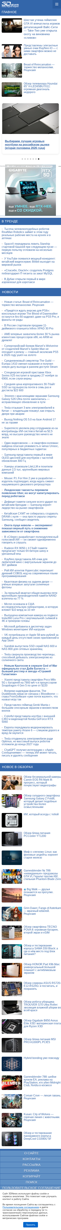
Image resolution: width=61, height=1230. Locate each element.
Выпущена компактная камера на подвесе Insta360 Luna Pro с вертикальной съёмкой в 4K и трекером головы (30, 618)
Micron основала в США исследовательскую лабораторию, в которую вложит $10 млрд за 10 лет (30, 607)
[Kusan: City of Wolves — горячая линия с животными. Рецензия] (12, 1120)
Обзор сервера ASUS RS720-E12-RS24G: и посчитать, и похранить (42, 986)
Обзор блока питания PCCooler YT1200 (37, 834)
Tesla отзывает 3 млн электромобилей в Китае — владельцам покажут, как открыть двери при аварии (28, 410)
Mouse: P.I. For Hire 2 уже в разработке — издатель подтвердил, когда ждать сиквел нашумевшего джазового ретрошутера (29, 481)
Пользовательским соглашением (21, 1207)
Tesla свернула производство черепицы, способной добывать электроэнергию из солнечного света (28, 657)
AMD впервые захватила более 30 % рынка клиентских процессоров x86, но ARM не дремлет (30, 337)
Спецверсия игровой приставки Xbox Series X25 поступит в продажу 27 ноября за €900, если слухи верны (30, 375)
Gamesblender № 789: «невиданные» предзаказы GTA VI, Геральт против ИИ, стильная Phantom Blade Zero (42, 874)
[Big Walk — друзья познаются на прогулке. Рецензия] (12, 895)
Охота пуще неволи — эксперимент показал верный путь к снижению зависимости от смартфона (27, 528)
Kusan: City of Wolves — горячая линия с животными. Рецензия (42, 1117)
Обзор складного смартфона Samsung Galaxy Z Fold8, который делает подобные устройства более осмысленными (42, 801)
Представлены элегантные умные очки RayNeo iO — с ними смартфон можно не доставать (41, 49)
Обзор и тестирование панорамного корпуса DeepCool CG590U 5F (38, 1136)
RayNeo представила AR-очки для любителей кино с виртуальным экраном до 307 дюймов (29, 562)
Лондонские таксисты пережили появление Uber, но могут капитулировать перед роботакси (30, 493)
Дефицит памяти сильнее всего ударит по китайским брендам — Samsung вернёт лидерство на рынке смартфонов (29, 504)
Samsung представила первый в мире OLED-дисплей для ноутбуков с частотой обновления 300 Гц (27, 457)
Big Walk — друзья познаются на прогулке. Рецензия (38, 892)
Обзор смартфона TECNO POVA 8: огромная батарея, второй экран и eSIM (41, 929)
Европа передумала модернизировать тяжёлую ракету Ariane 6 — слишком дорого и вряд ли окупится (30, 730)
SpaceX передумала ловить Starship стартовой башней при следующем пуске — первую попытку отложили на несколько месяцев (29, 248)
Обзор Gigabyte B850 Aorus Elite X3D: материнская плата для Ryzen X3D (42, 1023)
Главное (9, 12)
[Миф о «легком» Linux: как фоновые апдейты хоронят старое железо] (12, 858)
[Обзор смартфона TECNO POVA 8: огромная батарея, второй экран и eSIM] (12, 932)
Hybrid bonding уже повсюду (41, 1058)
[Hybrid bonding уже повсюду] (12, 1064)
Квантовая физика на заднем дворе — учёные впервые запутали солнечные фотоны (27, 584)
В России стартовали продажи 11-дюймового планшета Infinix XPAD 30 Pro (27, 327)
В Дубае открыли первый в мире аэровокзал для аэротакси (23, 281)
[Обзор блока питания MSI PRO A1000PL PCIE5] (12, 1045)
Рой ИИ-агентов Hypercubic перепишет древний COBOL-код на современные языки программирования (30, 573)
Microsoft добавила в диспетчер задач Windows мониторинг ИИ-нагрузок (27, 628)
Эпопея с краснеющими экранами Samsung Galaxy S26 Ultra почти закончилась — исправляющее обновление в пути (30, 399)
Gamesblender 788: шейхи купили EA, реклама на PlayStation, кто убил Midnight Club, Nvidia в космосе (42, 1081)
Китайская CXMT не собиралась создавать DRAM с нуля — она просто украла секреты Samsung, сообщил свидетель (30, 516)
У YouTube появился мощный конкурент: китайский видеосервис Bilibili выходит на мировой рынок (28, 261)
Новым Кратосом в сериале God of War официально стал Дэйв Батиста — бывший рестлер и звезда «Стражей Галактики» (29, 670)
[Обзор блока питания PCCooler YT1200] (12, 839)
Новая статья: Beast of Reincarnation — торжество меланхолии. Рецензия (27, 303)
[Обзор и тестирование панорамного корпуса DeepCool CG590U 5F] (12, 1139)
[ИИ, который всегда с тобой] (12, 820)
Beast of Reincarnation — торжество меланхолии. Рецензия (39, 67)
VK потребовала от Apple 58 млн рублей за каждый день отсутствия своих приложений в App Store (30, 637)
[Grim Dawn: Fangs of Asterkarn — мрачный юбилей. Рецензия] (12, 914)
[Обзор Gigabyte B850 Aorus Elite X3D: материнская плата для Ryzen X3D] (12, 1026)
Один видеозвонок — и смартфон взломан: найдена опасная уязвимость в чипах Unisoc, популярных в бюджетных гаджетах (30, 446)
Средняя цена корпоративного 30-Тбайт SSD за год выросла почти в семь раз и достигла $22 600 (28, 387)
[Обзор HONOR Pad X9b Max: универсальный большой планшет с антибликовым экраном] (12, 970)
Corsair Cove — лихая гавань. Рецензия (42, 1097)
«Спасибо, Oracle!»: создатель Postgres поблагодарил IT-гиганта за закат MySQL (28, 272)
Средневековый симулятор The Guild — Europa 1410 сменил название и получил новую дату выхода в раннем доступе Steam (30, 363)
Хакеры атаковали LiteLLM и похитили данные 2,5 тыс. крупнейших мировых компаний (27, 469)
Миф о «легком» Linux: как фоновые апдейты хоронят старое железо (41, 854)
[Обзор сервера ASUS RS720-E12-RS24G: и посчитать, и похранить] (12, 989)
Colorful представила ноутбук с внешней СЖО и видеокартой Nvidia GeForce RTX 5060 (28, 719)
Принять (30, 1224)
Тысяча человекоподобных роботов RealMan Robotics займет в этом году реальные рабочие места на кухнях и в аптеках (26, 233)
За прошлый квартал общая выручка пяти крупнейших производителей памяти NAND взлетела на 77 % (29, 595)
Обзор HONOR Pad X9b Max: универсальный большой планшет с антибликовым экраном (42, 968)
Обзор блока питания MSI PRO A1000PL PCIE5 (40, 1041)
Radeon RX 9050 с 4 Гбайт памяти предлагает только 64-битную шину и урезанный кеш (25, 551)
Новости (10, 292)
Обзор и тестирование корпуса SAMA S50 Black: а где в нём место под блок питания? (41, 949)
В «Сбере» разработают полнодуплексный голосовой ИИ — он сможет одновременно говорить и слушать (30, 539)
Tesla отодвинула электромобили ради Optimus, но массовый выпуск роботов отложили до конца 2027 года (27, 741)
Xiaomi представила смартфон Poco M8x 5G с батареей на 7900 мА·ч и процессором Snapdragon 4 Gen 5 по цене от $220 (29, 682)
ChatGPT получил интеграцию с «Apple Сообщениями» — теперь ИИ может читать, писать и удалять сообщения (29, 752)
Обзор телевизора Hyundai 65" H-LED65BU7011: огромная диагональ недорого (40, 88)
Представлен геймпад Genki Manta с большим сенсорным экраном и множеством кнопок (30, 707)
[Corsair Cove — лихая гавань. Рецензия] (12, 1101)
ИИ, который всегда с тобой (41, 814)
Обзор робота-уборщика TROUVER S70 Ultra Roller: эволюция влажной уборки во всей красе (42, 1006)
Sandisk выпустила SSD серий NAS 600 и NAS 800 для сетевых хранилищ (29, 647)
